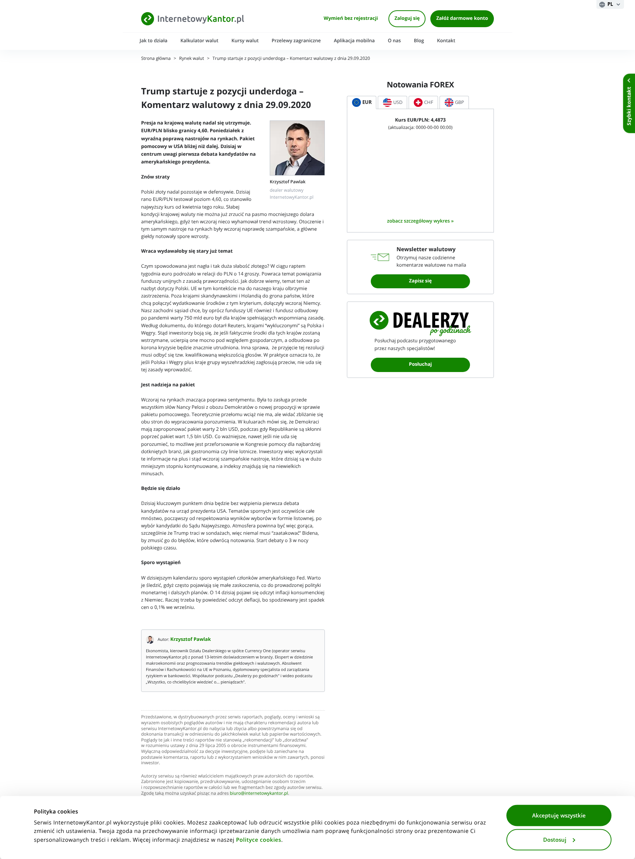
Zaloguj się (407, 18)
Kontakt (446, 40)
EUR (367, 102)
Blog (419, 40)
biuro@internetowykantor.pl (259, 793)
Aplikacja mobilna (354, 40)
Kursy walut (245, 40)
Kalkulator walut (199, 40)
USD (397, 102)
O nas (394, 40)
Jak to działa (154, 40)
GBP (459, 102)
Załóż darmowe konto (462, 18)
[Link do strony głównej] (192, 18)
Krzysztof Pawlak (191, 639)
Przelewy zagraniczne (296, 40)
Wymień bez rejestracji (351, 18)
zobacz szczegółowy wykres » (420, 221)
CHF (428, 102)
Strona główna (156, 58)
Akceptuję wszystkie (559, 815)
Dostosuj (554, 839)
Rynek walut (191, 58)
